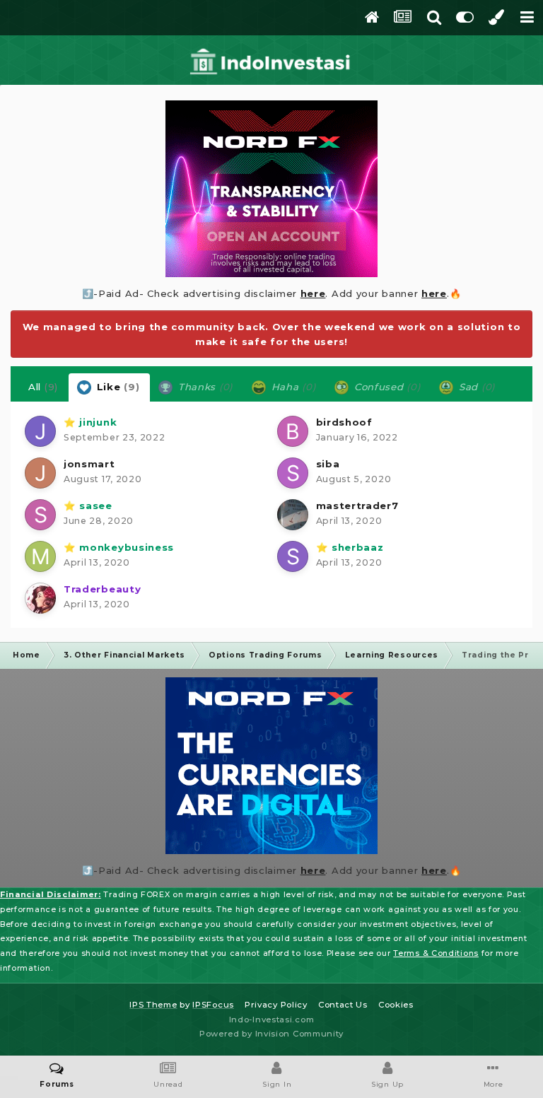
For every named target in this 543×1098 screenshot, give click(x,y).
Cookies (396, 1005)
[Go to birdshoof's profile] (292, 431)
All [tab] (43, 386)
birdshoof (344, 422)
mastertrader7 (357, 505)
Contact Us (343, 1005)
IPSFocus (213, 1005)
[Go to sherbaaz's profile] (292, 556)
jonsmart (89, 463)
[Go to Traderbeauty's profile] (40, 598)
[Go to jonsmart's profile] (40, 473)
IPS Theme (153, 1005)
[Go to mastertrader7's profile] (292, 514)
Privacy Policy (276, 1005)
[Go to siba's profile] (292, 473)
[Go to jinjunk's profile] (40, 431)
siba (328, 463)
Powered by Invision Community (271, 1034)
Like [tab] (116, 386)
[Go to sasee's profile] (40, 514)
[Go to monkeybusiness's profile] (40, 556)
